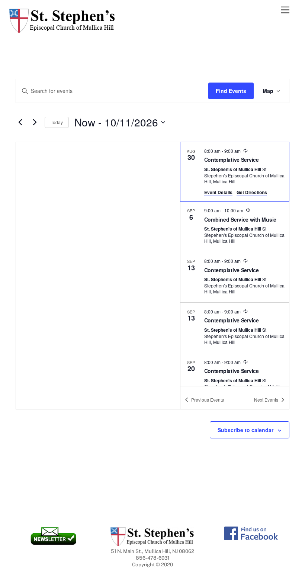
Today (57, 122)
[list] (234, 264)
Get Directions (252, 192)
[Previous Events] (20, 122)
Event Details (218, 192)
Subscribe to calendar (245, 430)
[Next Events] (34, 122)
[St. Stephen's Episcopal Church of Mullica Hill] (62, 30)
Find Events (231, 90)
